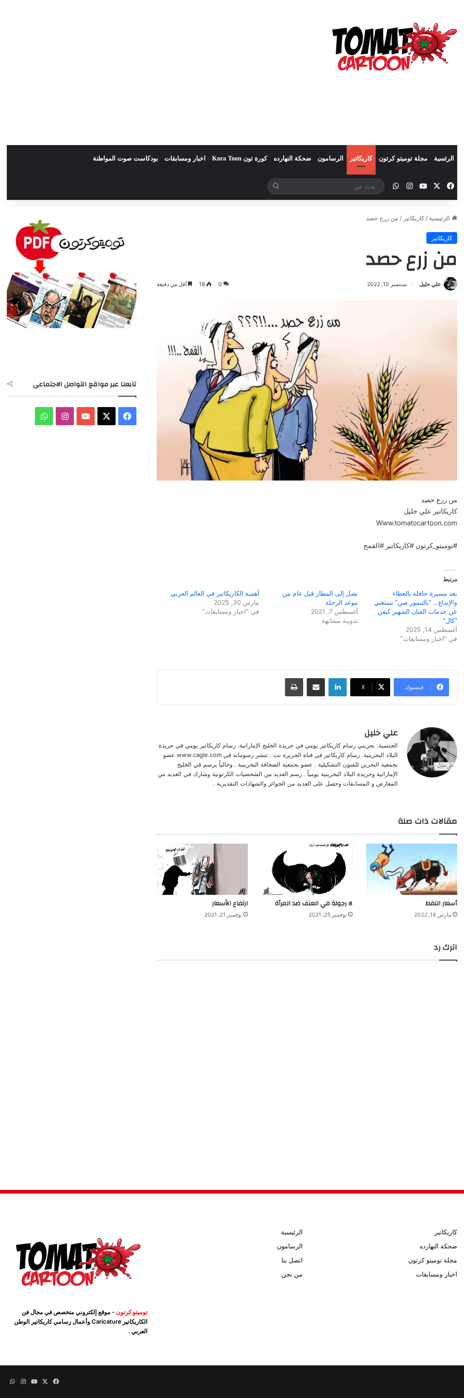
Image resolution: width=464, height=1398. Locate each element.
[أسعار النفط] (411, 869)
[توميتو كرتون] (393, 45)
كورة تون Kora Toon (239, 158)
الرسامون (330, 158)
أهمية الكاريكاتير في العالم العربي (214, 593)
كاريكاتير (361, 158)
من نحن (292, 1274)
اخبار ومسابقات (185, 158)
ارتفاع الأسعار (230, 903)
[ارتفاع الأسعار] (202, 869)
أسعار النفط (441, 903)
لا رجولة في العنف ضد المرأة (314, 903)
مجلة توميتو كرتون (403, 158)
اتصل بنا (292, 1260)
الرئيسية (440, 218)
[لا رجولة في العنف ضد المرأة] (307, 869)
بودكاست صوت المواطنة (125, 158)
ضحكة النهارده (292, 158)
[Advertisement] (155, 72)
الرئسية (444, 158)
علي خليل (430, 284)
